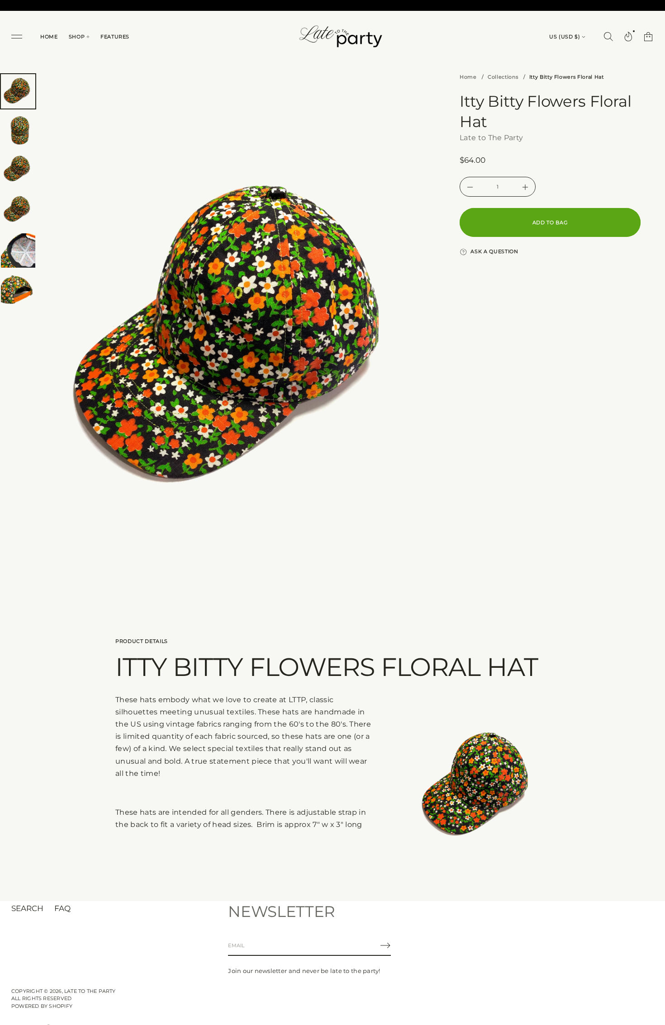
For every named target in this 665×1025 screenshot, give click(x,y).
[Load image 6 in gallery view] (18, 290)
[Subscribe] (385, 945)
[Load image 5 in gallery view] (18, 250)
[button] (608, 37)
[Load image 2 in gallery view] (18, 131)
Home (468, 77)
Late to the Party (90, 991)
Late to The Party (491, 137)
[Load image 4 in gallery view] (18, 211)
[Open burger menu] (16, 37)
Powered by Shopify (41, 1006)
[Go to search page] (608, 37)
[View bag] (648, 37)
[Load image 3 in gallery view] (18, 171)
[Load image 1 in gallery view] (18, 91)
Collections (503, 77)
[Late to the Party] (339, 37)
